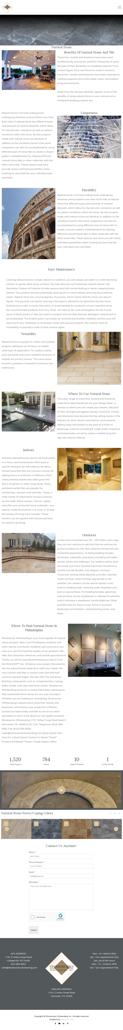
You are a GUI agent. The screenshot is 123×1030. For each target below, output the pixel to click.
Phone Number (36, 862)
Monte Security (67, 1019)
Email (32, 872)
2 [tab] (115, 813)
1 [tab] (110, 813)
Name (32, 852)
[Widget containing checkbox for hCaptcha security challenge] (47, 917)
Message (34, 882)
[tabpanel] (16, 829)
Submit (34, 930)
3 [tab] (119, 813)
